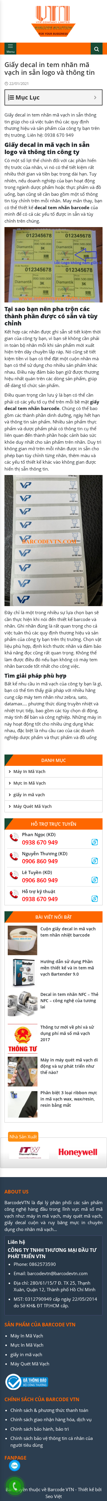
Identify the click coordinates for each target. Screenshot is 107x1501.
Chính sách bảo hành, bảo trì (39, 1429)
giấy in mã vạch (29, 794)
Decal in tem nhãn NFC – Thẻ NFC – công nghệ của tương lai (69, 1000)
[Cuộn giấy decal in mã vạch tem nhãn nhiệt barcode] (22, 940)
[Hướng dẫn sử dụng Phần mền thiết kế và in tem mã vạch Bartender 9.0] (22, 973)
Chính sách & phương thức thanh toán (49, 1410)
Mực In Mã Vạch (29, 783)
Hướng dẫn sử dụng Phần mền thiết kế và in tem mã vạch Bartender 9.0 (67, 968)
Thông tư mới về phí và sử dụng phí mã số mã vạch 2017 (67, 1033)
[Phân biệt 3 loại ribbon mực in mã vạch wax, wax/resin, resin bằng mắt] (22, 1104)
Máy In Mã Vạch (29, 771)
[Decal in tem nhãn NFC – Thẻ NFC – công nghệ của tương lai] (22, 1006)
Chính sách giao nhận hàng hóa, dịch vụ (51, 1419)
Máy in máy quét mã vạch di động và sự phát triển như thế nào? (69, 1066)
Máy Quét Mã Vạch (32, 806)
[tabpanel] (29, 1153)
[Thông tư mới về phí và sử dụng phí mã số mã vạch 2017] (22, 1039)
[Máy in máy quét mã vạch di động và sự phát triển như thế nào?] (22, 1071)
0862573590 (42, 1264)
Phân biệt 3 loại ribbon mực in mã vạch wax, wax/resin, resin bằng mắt (68, 1099)
